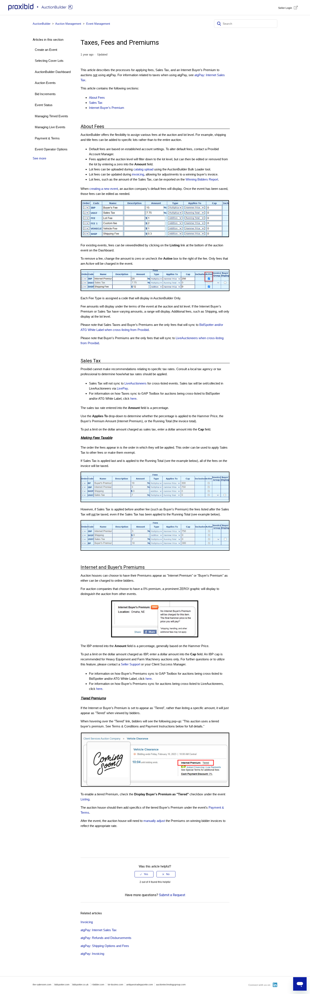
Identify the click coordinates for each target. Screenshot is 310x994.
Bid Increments (45, 94)
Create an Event (46, 49)
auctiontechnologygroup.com (171, 984)
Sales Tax (95, 102)
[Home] (41, 9)
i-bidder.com (98, 984)
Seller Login (285, 8)
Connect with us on (259, 985)
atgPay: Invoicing (92, 953)
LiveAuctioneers (135, 383)
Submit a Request (172, 895)
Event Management (98, 23)
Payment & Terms (47, 138)
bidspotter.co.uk (80, 984)
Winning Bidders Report (202, 179)
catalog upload (143, 169)
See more (39, 158)
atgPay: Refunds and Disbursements (106, 938)
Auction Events (45, 83)
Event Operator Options (51, 149)
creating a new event (103, 188)
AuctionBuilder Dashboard (53, 72)
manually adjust (154, 821)
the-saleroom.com (42, 984)
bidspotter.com (61, 984)
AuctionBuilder (41, 23)
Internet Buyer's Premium (106, 107)
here (133, 398)
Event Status (44, 105)
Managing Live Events (50, 127)
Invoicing (87, 922)
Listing (85, 799)
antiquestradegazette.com (139, 984)
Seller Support (130, 664)
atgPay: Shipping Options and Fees (105, 946)
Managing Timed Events (51, 116)
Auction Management (68, 23)
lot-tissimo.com (115, 984)
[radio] (144, 874)
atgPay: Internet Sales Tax (99, 930)
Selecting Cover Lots (49, 60)
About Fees (97, 97)
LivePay (122, 388)
